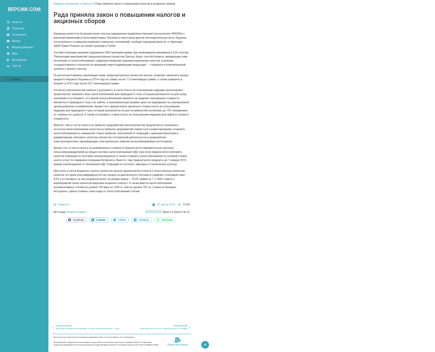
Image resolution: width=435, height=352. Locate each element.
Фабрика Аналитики (66, 3)
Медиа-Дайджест (23, 47)
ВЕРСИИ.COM (24, 9)
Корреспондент (77, 212)
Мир (14, 53)
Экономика (19, 34)
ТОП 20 (16, 66)
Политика (18, 28)
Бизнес (16, 41)
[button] (76, 219)
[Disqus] (122, 271)
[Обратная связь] (177, 340)
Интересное (19, 59)
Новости (17, 22)
